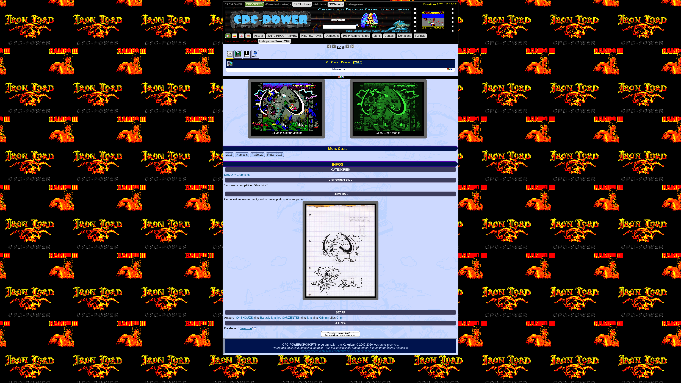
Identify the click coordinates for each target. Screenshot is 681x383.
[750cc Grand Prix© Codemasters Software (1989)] (434, 31)
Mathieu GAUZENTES (285, 317)
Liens (377, 35)
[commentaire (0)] (255, 54)
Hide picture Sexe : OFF (274, 41)
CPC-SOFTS (254, 4)
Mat (309, 317)
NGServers (336, 4)
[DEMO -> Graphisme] (230, 65)
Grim (339, 317)
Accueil (259, 35)
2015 (229, 154)
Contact (389, 35)
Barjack (265, 317)
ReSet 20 (257, 154)
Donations (404, 35)
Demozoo (246, 328)
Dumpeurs (332, 35)
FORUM (420, 35)
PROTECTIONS (311, 35)
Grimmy (324, 317)
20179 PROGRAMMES (282, 35)
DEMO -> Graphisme (237, 174)
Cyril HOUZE (244, 317)
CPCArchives (302, 4)
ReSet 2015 (274, 154)
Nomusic (242, 154)
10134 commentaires (356, 35)
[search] (357, 26)
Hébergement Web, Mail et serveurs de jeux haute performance (340, 351)
